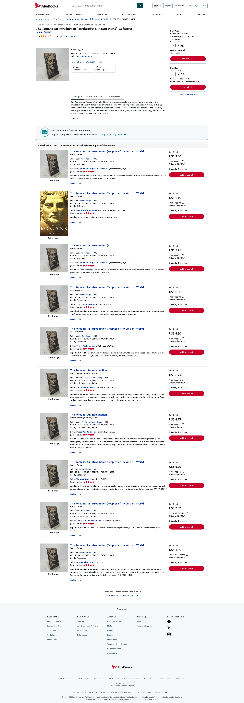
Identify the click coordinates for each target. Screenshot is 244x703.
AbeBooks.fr (99, 679)
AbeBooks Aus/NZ (131, 679)
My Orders (51, 635)
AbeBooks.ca (149, 679)
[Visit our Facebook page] (169, 622)
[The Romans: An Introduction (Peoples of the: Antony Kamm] (54, 313)
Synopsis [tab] (77, 96)
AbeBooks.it (114, 679)
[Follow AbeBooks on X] (169, 628)
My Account (179, 6)
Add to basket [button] (188, 58)
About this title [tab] (94, 96)
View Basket (52, 639)
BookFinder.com (122, 684)
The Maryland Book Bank (88, 520)
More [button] (75, 118)
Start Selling (202, 14)
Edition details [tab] (114, 96)
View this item (175, 42)
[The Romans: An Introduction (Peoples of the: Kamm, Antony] (54, 177)
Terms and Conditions (160, 692)
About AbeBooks (114, 621)
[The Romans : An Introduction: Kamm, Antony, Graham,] (54, 396)
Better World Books (86, 387)
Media (109, 626)
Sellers (179, 14)
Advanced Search (43, 14)
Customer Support (144, 626)
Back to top (122, 609)
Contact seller (75, 183)
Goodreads (70, 36)
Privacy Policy (112, 639)
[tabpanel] (118, 110)
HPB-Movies (82, 562)
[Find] (140, 5)
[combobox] (103, 5)
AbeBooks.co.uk (66, 679)
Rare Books (102, 14)
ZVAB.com (180, 679)
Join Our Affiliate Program (87, 626)
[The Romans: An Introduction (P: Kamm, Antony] (54, 271)
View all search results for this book (122, 595)
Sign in (168, 6)
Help (204, 6)
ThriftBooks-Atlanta (86, 346)
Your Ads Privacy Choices (117, 644)
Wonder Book (83, 479)
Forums (110, 635)
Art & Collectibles (130, 14)
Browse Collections (74, 14)
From (79, 68)
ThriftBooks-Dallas (85, 304)
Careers (110, 630)
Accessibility (112, 653)
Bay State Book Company (88, 210)
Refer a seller (82, 635)
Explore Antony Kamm (112, 134)
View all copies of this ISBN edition (87, 62)
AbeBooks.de (83, 679)
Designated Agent (114, 648)
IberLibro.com (165, 679)
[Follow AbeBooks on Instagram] (169, 635)
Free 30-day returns (188, 94)
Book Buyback (83, 630)
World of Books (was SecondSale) (92, 168)
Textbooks (157, 14)
